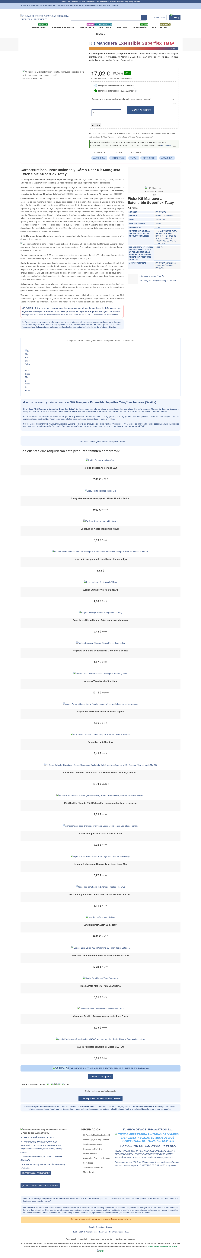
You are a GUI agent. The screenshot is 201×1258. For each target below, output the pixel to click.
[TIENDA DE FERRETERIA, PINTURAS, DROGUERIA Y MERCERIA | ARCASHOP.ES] (45, 17)
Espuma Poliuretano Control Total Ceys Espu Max (100, 864)
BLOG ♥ (100, 34)
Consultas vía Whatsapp (42, 5)
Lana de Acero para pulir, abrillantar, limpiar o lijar (100, 559)
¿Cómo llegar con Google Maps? (40, 1185)
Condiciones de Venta (92, 1144)
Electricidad (161, 26)
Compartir (100, 152)
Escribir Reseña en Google (100, 1227)
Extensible (149, 158)
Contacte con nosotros (93, 1167)
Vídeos (115, 5)
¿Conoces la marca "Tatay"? (151, 275)
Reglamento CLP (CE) (92, 1148)
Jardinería (140, 26)
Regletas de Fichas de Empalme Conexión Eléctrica (100, 651)
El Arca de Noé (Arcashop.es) (96, 5)
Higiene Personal (63, 27)
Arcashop (166, 158)
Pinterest (136, 152)
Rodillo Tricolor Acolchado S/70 (101, 468)
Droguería (87, 26)
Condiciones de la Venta (101, 1239)
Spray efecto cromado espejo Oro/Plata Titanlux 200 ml (100, 498)
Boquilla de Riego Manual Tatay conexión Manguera (100, 620)
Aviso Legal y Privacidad (76, 1239)
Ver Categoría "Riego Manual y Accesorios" (158, 280)
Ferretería (39, 26)
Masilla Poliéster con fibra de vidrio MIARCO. (100, 1047)
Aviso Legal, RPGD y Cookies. (96, 1139)
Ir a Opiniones (166, 146)
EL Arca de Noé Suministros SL (96, 1135)
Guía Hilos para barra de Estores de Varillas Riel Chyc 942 (100, 894)
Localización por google (36, 1173)
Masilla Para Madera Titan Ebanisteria (100, 986)
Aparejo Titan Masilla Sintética (100, 681)
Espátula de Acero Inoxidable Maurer (100, 529)
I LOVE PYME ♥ (90, 1153)
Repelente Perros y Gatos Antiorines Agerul (100, 712)
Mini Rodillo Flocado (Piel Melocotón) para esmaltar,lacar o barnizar (100, 803)
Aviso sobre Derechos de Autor (96, 1158)
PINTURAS (104, 26)
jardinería (99, 158)
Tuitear (118, 152)
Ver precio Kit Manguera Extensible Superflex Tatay (102, 441)
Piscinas (121, 27)
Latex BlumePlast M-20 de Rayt (100, 925)
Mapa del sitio (89, 1172)
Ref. (129, 208)
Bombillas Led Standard (100, 742)
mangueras (117, 158)
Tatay (133, 158)
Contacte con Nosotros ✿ (69, 5)
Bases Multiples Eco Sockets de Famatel (100, 833)
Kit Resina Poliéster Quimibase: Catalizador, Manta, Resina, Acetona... (100, 772)
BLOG (24, 5)
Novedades (88, 1162)
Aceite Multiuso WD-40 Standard (100, 590)
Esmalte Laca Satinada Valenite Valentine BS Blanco (100, 955)
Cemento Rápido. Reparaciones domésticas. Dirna (100, 1016)
